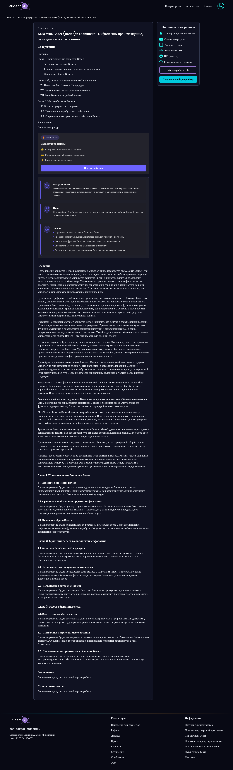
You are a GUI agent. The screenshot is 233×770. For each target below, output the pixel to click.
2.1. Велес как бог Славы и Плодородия (62, 85)
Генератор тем (173, 6)
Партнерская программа (199, 725)
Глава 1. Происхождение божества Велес (61, 59)
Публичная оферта (195, 752)
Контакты (190, 757)
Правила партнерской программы (204, 730)
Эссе (113, 762)
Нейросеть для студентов (125, 725)
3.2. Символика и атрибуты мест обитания (64, 111)
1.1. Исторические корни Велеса (58, 64)
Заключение (45, 122)
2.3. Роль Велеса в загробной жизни (60, 95)
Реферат (115, 730)
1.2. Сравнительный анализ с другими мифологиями (70, 69)
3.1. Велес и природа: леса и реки (59, 106)
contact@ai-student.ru (24, 729)
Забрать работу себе (178, 70)
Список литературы (49, 127)
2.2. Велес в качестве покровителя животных (66, 90)
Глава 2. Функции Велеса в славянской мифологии (67, 80)
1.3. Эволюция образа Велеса (56, 74)
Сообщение (117, 757)
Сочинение (117, 752)
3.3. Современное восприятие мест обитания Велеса (70, 116)
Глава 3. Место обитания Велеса (56, 101)
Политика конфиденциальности (203, 741)
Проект (115, 741)
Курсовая (116, 746)
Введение (43, 54)
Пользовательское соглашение (202, 746)
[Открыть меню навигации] (221, 6)
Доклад (115, 735)
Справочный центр (196, 735)
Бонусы (207, 6)
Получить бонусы (93, 168)
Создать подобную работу (178, 79)
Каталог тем (192, 6)
